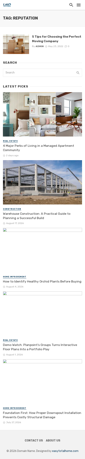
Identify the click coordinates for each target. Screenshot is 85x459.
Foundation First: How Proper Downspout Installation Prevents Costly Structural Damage (42, 415)
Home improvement (14, 277)
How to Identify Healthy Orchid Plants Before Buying (42, 281)
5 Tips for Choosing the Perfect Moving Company (56, 39)
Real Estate (10, 141)
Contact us (34, 440)
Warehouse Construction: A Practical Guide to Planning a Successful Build (36, 216)
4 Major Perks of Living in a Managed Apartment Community (38, 148)
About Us (53, 440)
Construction (12, 209)
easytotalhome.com (65, 451)
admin (40, 46)
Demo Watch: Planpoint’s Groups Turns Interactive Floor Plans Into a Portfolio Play (40, 347)
